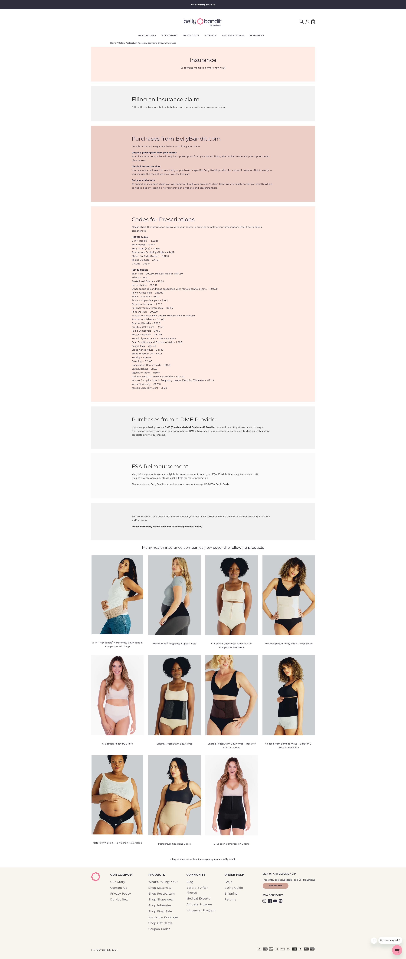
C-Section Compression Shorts (231, 843)
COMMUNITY (195, 875)
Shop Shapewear (161, 899)
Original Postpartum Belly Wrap (175, 743)
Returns (230, 899)
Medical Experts (198, 898)
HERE (179, 478)
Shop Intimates (159, 905)
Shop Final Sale (160, 911)
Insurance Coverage (163, 917)
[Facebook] (270, 901)
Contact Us (118, 888)
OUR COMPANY (121, 875)
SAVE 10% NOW (275, 886)
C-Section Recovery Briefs (117, 743)
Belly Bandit (112, 950)
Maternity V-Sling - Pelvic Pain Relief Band (117, 842)
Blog (189, 882)
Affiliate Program (199, 904)
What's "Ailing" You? (163, 882)
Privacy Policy (120, 893)
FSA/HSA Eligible (233, 35)
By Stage (210, 35)
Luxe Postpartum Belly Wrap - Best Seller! (288, 643)
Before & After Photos (197, 890)
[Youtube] (275, 901)
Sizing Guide (233, 888)
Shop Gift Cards (160, 923)
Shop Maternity (159, 888)
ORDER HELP (234, 875)
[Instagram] (264, 901)
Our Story (117, 882)
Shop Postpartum (161, 893)
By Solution (191, 35)
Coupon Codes (159, 929)
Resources (256, 35)
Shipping (230, 893)
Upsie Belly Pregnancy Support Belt (174, 643)
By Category (170, 35)
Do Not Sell (119, 899)
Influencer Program (201, 910)
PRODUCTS (156, 875)
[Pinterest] (281, 901)
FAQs (228, 882)
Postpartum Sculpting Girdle (174, 843)
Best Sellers (147, 35)
